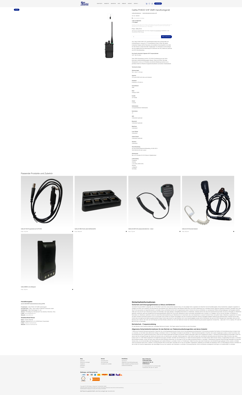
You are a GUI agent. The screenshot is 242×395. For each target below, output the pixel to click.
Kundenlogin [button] (158, 3)
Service (136, 3)
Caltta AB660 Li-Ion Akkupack (28, 286)
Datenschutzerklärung (127, 365)
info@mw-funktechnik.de (30, 322)
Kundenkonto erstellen (106, 363)
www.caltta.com (29, 314)
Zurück (16, 9)
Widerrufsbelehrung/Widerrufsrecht (130, 363)
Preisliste (82, 367)
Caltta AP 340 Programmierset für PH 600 (31, 228)
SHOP (119, 3)
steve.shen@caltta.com (30, 313)
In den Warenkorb (167, 36)
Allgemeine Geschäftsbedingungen (130, 362)
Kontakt (130, 3)
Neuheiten (113, 3)
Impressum (124, 360)
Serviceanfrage (104, 362)
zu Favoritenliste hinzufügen (138, 18)
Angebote (106, 3)
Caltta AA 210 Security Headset (190, 228)
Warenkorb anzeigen (85, 362)
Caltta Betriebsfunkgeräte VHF (149, 13)
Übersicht (82, 360)
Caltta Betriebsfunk (136, 13)
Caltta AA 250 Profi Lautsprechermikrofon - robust (140, 228)
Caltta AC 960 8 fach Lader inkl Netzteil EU (85, 228)
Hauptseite (99, 3)
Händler (124, 3)
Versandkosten (158, 30)
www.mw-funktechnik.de (31, 324)
